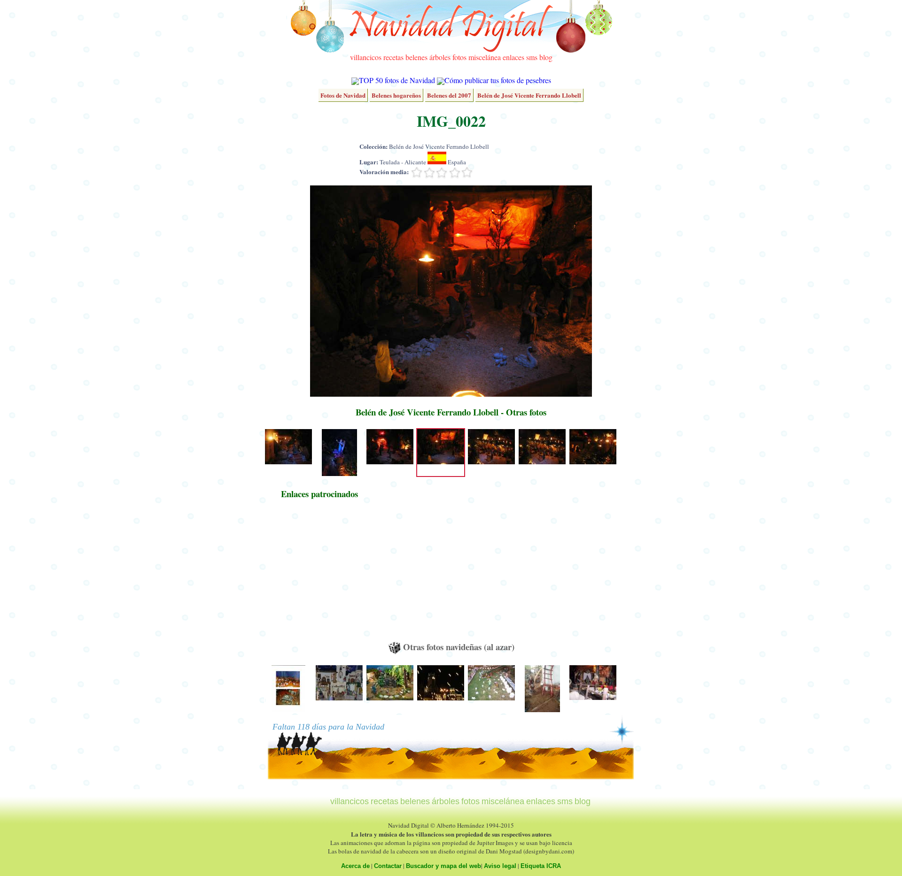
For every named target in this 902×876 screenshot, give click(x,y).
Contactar (388, 865)
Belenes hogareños (396, 95)
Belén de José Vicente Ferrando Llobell (529, 95)
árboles (440, 57)
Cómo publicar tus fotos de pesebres (497, 80)
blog (545, 57)
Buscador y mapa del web (443, 865)
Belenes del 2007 (449, 95)
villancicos (365, 57)
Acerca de (355, 865)
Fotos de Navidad (342, 95)
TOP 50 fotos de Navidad (397, 80)
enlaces (513, 57)
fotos (459, 57)
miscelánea (484, 57)
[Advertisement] (319, 574)
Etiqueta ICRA (541, 865)
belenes (416, 57)
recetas (393, 57)
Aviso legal (500, 865)
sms (531, 57)
